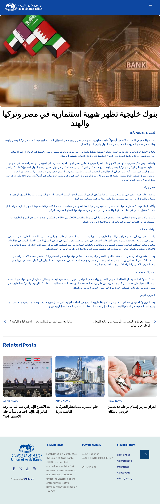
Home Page (123, 454)
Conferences (124, 460)
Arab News (10, 401)
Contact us (123, 472)
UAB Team (28, 479)
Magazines (123, 466)
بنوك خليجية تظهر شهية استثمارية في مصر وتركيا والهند (80, 118)
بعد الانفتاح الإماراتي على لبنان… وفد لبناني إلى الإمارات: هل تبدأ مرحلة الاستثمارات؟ (27, 411)
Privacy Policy (124, 478)
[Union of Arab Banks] (23, 9)
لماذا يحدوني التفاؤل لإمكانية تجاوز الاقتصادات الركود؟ (41, 321)
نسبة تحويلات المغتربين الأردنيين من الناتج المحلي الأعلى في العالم (121, 323)
